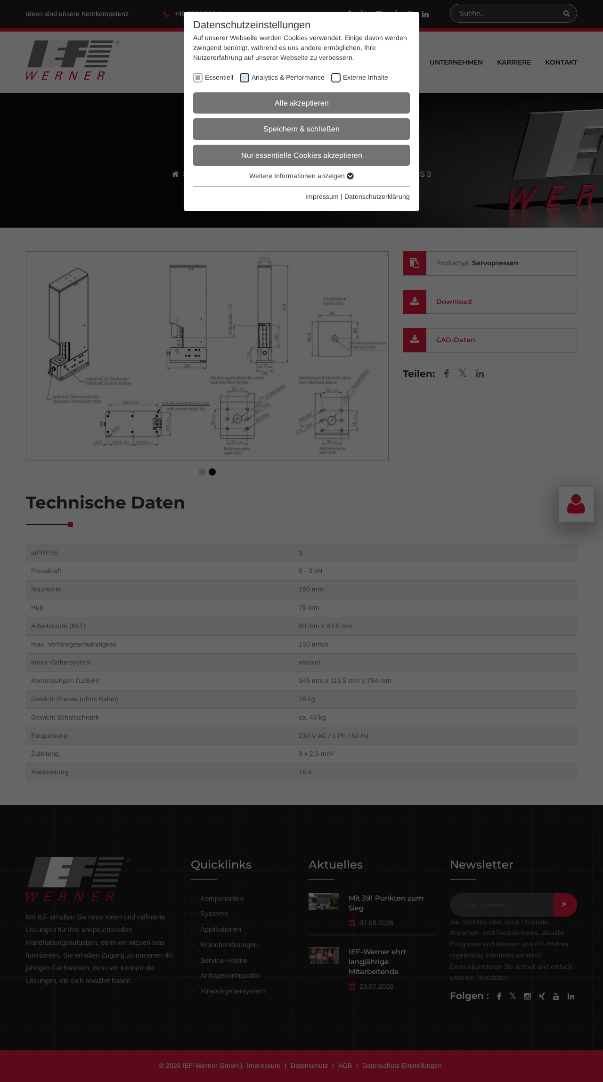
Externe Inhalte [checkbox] (365, 77)
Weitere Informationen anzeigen (298, 176)
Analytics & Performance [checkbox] (288, 77)
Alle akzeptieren (302, 103)
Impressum (322, 196)
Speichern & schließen (301, 129)
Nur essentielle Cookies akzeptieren (301, 155)
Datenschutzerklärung (377, 196)
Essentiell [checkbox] (219, 77)
